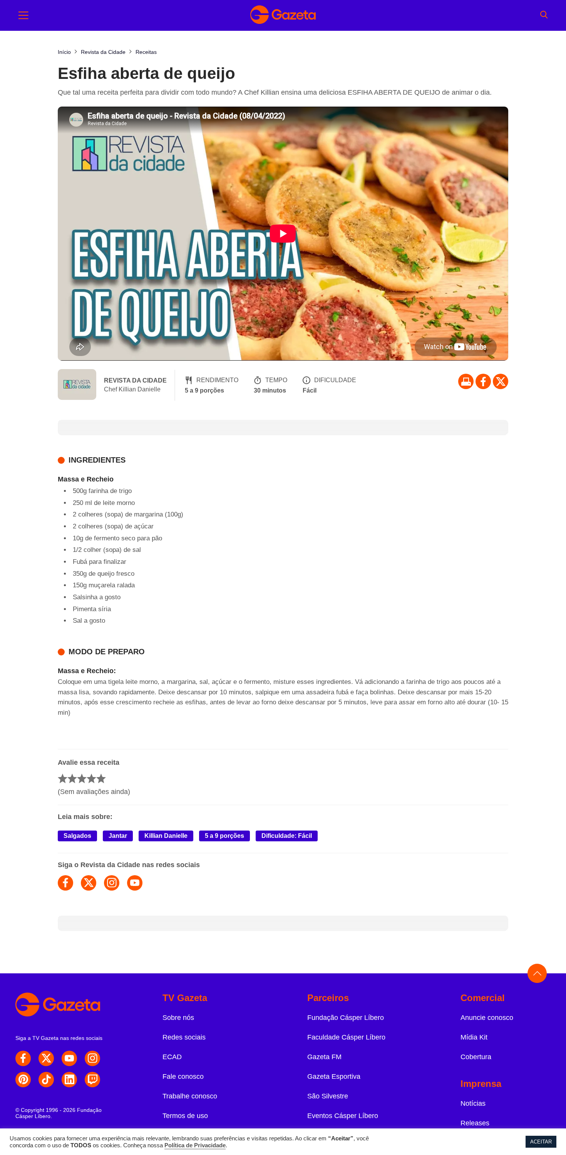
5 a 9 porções (224, 835)
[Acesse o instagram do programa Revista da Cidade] (111, 883)
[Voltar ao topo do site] (537, 973)
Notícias (473, 1103)
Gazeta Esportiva (333, 1076)
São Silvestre (327, 1096)
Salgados (77, 835)
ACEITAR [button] (541, 1142)
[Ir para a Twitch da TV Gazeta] (92, 1079)
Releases (475, 1123)
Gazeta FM (324, 1057)
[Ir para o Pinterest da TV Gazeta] (23, 1079)
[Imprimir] (466, 381)
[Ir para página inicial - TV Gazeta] (283, 15)
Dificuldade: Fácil (286, 835)
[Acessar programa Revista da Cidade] (77, 385)
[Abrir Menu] (23, 15)
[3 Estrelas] (82, 778)
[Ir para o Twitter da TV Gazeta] (500, 381)
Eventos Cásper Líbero (342, 1116)
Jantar (118, 835)
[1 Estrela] (62, 778)
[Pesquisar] (544, 15)
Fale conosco (183, 1076)
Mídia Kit (474, 1037)
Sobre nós (178, 1017)
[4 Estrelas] (91, 778)
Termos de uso (185, 1116)
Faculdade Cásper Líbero (346, 1037)
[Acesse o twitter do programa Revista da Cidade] (88, 883)
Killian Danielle (166, 835)
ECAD (172, 1057)
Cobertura (476, 1057)
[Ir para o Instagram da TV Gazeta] (92, 1058)
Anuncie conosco (487, 1017)
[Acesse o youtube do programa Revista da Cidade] (134, 883)
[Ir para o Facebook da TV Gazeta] (483, 381)
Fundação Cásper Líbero (345, 1017)
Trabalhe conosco (189, 1096)
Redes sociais (184, 1037)
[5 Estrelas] (101, 778)
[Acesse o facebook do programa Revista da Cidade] (65, 883)
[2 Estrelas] (72, 778)
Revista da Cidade (135, 380)
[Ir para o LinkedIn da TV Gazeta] (69, 1079)
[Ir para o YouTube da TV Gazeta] (69, 1058)
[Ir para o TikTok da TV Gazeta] (46, 1079)
